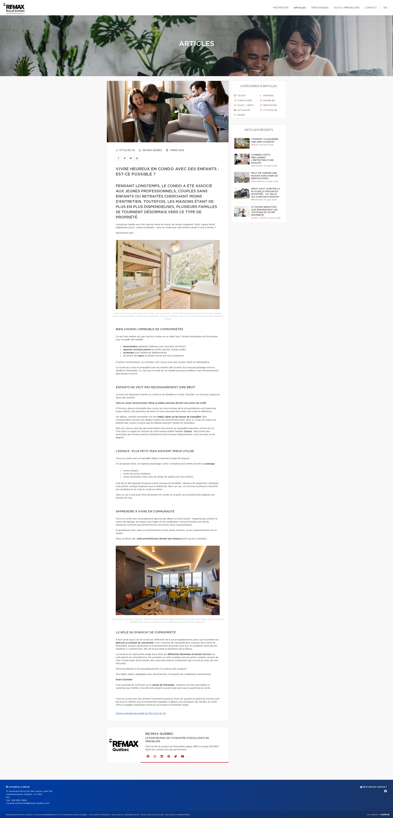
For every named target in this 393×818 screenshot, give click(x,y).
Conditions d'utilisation (152, 815)
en (385, 8)
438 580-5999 (19, 800)
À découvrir (244, 101)
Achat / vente (245, 105)
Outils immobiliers (347, 8)
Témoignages (320, 8)
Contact (371, 8)
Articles (300, 8)
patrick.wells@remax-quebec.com (32, 803)
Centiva (384, 814)
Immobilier (269, 101)
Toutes (241, 96)
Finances (268, 96)
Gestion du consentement (177, 815)
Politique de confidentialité (125, 815)
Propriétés (280, 8)
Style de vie (127, 150)
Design (241, 115)
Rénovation (270, 105)
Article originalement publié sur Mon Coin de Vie (141, 713)
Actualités (243, 110)
